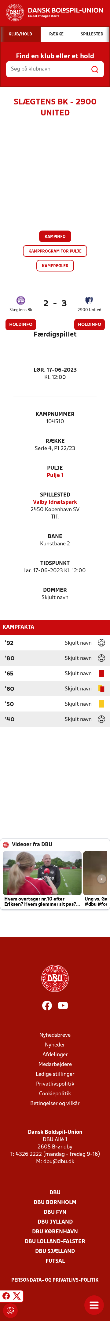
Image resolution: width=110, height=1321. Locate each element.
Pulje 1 (55, 475)
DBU (55, 1192)
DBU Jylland (55, 1222)
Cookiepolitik (55, 1094)
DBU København (55, 1232)
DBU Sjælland (55, 1251)
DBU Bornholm (55, 1202)
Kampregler (55, 266)
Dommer (55, 590)
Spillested (55, 495)
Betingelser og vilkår (55, 1103)
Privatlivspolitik (55, 1084)
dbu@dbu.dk (58, 1161)
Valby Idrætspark (55, 502)
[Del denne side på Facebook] (6, 1297)
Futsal (55, 1261)
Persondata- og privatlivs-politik (55, 1280)
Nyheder (55, 1045)
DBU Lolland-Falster (55, 1241)
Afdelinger (55, 1054)
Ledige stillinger (55, 1074)
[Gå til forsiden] (51, 12)
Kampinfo (55, 237)
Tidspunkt (55, 563)
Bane (55, 536)
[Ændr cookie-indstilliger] (10, 1310)
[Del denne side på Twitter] (17, 1297)
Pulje (55, 468)
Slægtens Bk (20, 310)
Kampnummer (55, 414)
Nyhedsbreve (55, 1035)
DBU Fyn (55, 1212)
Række (55, 441)
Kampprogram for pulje (55, 251)
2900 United (89, 310)
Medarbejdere (55, 1064)
